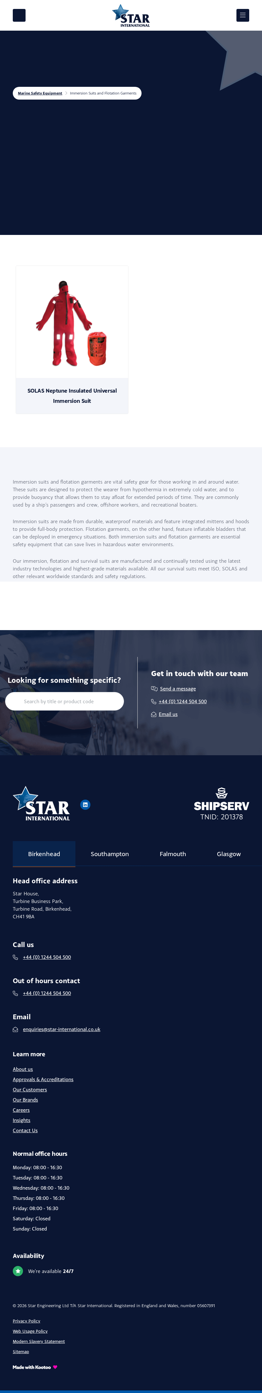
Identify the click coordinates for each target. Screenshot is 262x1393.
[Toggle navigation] (242, 15)
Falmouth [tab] (173, 854)
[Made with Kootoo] (131, 1367)
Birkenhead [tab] (44, 854)
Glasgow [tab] (229, 854)
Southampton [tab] (110, 854)
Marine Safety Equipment (40, 93)
